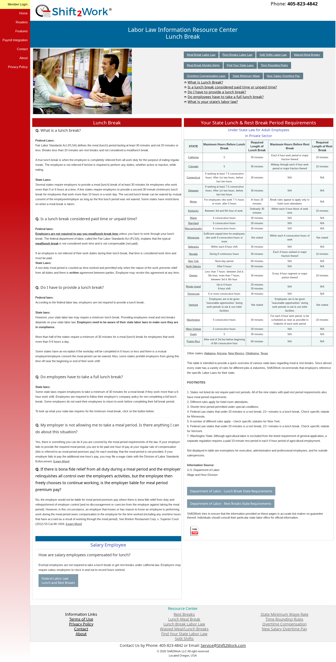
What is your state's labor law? (213, 101)
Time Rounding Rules (274, 65)
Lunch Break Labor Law (184, 624)
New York (193, 261)
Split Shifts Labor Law (273, 54)
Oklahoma (252, 353)
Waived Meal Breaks (307, 54)
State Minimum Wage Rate (284, 614)
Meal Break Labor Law (201, 54)
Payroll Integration (15, 40)
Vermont (193, 304)
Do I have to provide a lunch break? (217, 92)
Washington (193, 319)
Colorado (193, 166)
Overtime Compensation (284, 624)
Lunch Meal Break (184, 619)
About (23, 58)
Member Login (18, 4)
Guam (193, 334)
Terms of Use (81, 619)
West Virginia (193, 329)
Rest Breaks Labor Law (237, 54)
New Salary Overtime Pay (283, 76)
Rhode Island (193, 286)
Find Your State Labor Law (184, 633)
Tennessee (193, 293)
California (193, 157)
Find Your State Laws (240, 65)
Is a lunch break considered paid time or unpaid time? (232, 87)
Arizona (222, 353)
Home (23, 13)
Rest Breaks (184, 614)
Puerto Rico (193, 341)
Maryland (193, 223)
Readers (22, 22)
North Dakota (193, 266)
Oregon (193, 275)
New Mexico (236, 353)
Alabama (209, 353)
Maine (193, 218)
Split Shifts (184, 638)
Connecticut (193, 177)
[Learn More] (61, 461)
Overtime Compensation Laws (206, 76)
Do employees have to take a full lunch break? (226, 96)
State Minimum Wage (246, 76)
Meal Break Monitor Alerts (203, 65)
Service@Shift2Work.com (223, 645)
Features (21, 31)
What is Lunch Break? (205, 82)
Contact (22, 49)
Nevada (193, 253)
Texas (264, 353)
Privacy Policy (18, 67)
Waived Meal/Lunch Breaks (184, 628)
